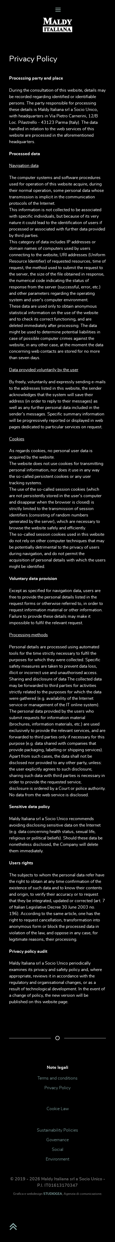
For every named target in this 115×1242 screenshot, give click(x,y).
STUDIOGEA (52, 1193)
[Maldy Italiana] (57, 25)
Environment (57, 1159)
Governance (57, 1140)
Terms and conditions (57, 1078)
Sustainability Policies (57, 1130)
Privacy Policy (57, 1088)
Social (57, 1149)
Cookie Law (58, 1109)
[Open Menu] (57, 10)
